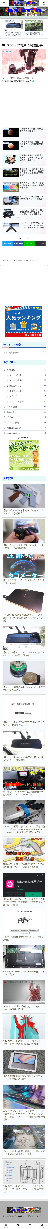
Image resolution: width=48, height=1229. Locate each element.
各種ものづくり (26, 385)
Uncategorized (26, 433)
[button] (43, 352)
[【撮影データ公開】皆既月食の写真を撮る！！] (29, 727)
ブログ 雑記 (26, 422)
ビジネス (26, 417)
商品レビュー (26, 412)
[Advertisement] (24, 105)
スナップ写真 (27, 375)
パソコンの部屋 (27, 401)
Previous (2, 28)
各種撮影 (26, 370)
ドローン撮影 (27, 380)
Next (46, 28)
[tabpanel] (14, 28)
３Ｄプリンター (27, 391)
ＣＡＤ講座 (26, 406)
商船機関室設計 (26, 427)
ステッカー (27, 396)
